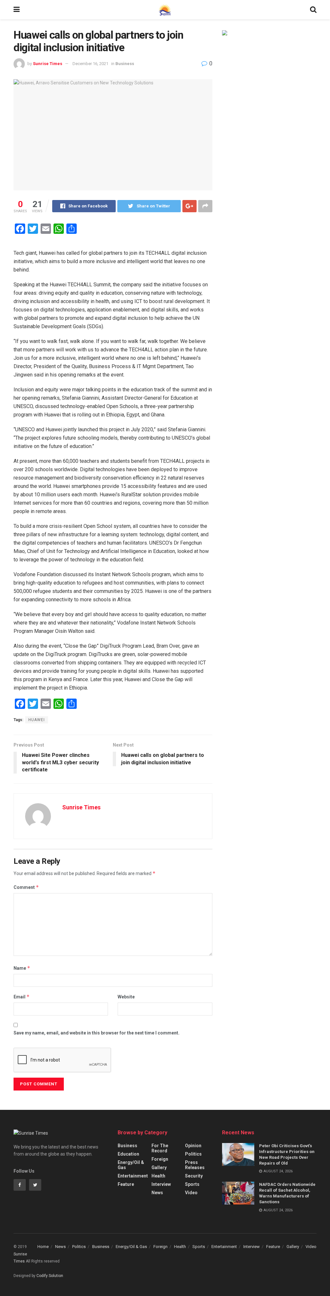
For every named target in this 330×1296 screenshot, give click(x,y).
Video (191, 1192)
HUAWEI (36, 720)
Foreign (159, 1159)
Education (128, 1154)
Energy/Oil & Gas (131, 1165)
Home (43, 1246)
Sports (192, 1184)
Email (22, 997)
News (157, 1192)
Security (194, 1175)
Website (126, 996)
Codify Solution (49, 1275)
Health (158, 1175)
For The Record (159, 1148)
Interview (161, 1184)
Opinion (193, 1145)
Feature (126, 1184)
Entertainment (133, 1175)
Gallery (159, 1167)
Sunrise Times (47, 63)
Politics (193, 1154)
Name (22, 968)
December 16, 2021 (90, 63)
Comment (26, 887)
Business (124, 63)
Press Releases (195, 1165)
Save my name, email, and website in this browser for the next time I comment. (97, 1032)
